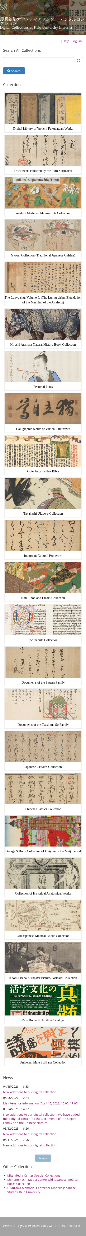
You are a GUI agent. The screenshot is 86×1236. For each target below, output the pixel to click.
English (77, 41)
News (43, 1158)
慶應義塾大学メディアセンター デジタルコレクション (42, 20)
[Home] (6, 7)
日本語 (65, 41)
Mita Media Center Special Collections (33, 1175)
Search (15, 71)
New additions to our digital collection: (30, 1092)
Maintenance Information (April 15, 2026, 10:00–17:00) (40, 1103)
